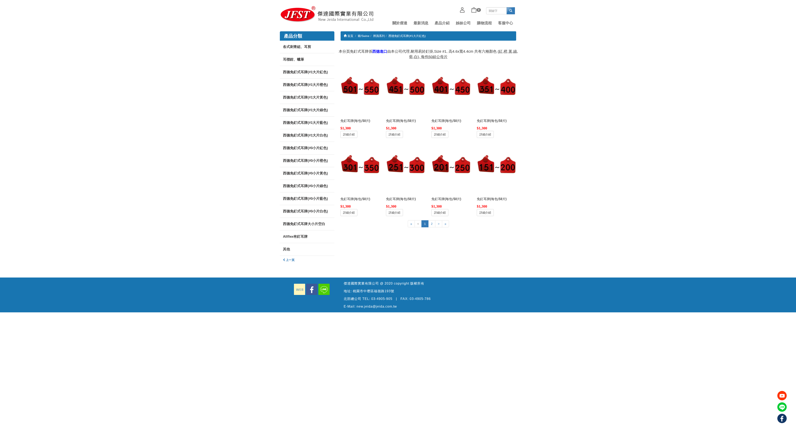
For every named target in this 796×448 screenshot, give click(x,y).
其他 (286, 249)
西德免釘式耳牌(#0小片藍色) (305, 199)
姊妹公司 (463, 23)
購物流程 (484, 23)
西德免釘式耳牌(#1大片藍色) (305, 123)
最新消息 (421, 23)
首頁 (350, 36)
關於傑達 (399, 23)
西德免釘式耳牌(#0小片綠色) (305, 186)
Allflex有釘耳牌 (295, 237)
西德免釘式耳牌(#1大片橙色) (305, 85)
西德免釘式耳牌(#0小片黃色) (305, 173)
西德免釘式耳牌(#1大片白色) (305, 135)
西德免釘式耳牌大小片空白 (304, 224)
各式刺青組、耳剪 (297, 47)
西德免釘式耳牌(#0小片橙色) (305, 161)
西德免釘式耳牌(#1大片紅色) (305, 72)
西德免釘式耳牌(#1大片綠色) (305, 110)
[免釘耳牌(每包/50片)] (360, 85)
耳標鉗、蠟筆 (293, 59)
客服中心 (505, 23)
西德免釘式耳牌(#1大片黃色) (305, 97)
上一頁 (290, 260)
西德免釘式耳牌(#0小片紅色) (305, 148)
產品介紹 (442, 23)
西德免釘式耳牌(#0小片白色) (305, 211)
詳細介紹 (349, 134)
